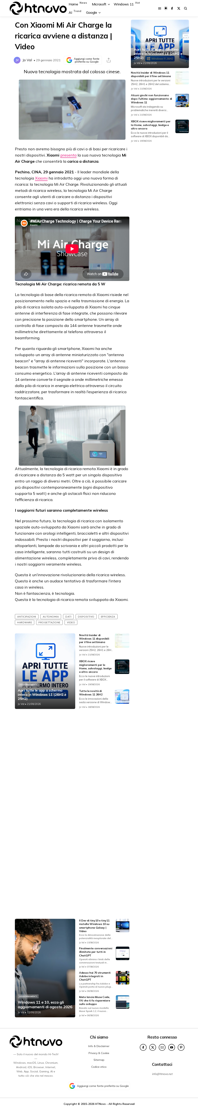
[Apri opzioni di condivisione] (108, 60)
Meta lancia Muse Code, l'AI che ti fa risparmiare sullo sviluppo (94, 1000)
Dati (68, 616)
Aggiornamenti (28, 684)
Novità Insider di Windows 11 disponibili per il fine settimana (94, 638)
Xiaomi (41, 178)
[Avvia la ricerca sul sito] (185, 8)
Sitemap (99, 1060)
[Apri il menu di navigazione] (159, 8)
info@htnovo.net (162, 1074)
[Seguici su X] (178, 8)
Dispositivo (86, 616)
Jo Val (27, 60)
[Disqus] (72, 763)
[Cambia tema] (166, 8)
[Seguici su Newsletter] (162, 1047)
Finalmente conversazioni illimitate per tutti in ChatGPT (95, 952)
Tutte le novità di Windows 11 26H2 (90, 692)
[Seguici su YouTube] (171, 1047)
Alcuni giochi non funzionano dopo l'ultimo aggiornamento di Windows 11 (151, 99)
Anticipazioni (26, 616)
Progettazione (49, 622)
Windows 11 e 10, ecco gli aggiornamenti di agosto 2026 (45, 1004)
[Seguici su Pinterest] (181, 1047)
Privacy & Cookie (99, 1053)
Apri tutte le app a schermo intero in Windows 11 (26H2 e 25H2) (42, 694)
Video (71, 622)
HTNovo (100, 1103)
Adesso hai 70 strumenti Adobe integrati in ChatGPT (95, 976)
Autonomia (51, 616)
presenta (68, 155)
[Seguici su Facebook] (172, 8)
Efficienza (108, 616)
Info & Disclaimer (98, 1046)
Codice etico (99, 1067)
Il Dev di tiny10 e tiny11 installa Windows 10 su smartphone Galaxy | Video (94, 926)
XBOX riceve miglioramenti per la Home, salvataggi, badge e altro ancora (95, 666)
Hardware (24, 622)
